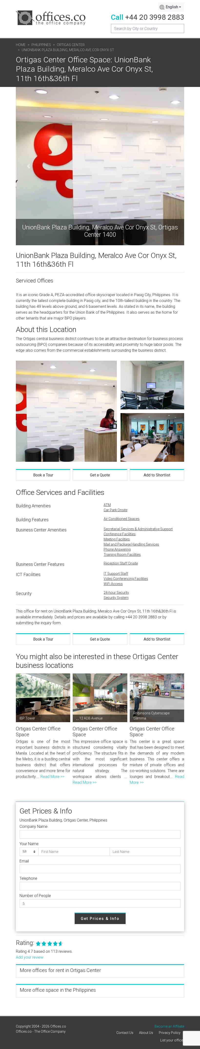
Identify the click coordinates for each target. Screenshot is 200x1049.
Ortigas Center (71, 45)
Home (21, 45)
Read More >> (52, 776)
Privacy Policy (169, 1033)
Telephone (28, 878)
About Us (146, 1033)
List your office (171, 1040)
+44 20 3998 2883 (154, 17)
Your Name (29, 843)
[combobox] (171, 7)
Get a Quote (100, 475)
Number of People (35, 895)
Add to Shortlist (157, 475)
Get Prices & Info (100, 918)
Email (24, 861)
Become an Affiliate (169, 1026)
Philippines (41, 45)
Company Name (34, 826)
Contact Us (124, 1033)
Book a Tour (43, 475)
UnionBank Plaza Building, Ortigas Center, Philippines (63, 820)
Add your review (29, 957)
